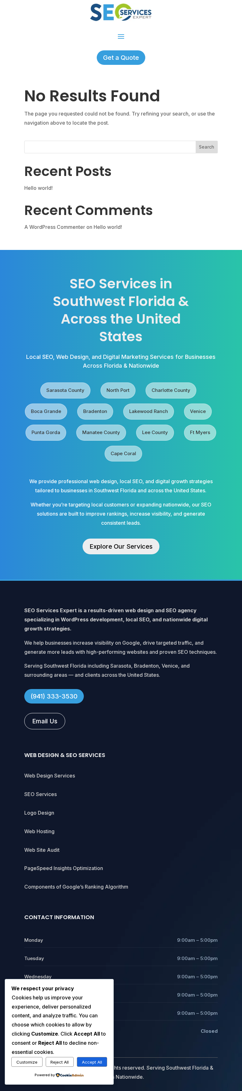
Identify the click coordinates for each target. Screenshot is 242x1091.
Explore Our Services (121, 546)
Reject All (59, 1062)
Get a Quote (121, 57)
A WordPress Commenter (54, 227)
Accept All (92, 1062)
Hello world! (38, 188)
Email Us (44, 721)
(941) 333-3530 (54, 696)
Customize (26, 1062)
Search (206, 147)
